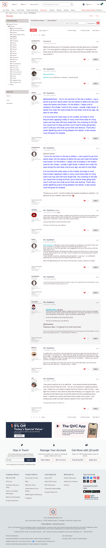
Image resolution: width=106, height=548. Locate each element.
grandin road (77, 520)
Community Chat (17, 72)
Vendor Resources (70, 478)
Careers (66, 485)
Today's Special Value (18, 34)
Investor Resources (51, 492)
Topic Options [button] (43, 30)
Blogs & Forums (13, 13)
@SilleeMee (51, 309)
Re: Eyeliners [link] (32, 13)
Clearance (43, 10)
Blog (26, 481)
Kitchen (14, 47)
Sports (14, 61)
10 (37, 410)
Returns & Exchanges (13, 497)
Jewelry (66, 10)
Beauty (59, 10)
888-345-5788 (10, 478)
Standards (9, 103)
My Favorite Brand (17, 28)
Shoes (73, 10)
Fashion (52, 10)
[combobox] (56, 4)
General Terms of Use (58, 524)
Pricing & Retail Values (26, 538)
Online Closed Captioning (42, 538)
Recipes (14, 49)
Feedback (28, 498)
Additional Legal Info (11, 541)
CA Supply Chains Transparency (45, 541)
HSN (45, 520)
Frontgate (61, 520)
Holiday (14, 53)
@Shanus (46, 77)
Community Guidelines (12, 538)
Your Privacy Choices (25, 541)
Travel (14, 76)
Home (14, 51)
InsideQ (14, 32)
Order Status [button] (45, 460)
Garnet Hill (69, 520)
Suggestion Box (16, 80)
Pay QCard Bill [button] (77, 460)
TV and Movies (16, 63)
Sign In (91, 16)
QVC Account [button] (61, 460)
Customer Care (16, 82)
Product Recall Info (12, 500)
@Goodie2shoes (48, 74)
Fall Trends (20, 10)
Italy (70, 538)
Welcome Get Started (18, 30)
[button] (84, 4)
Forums (20, 13)
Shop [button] (14, 4)
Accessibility (43, 544)
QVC (7, 13)
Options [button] (97, 42)
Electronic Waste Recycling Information (17, 544)
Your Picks (5, 10)
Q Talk (14, 78)
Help (97, 16)
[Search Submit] (72, 4)
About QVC (48, 478)
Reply (96, 59)
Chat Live (9, 481)
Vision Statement (34, 544)
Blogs (11, 84)
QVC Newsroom (50, 485)
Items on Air (34, 4)
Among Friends (16, 74)
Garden (14, 55)
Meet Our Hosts (30, 485)
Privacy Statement (46, 524)
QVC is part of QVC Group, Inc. (34, 520)
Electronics (15, 57)
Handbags (15, 41)
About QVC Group (51, 481)
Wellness (14, 59)
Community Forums (31, 478)
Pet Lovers (15, 68)
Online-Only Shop (32, 10)
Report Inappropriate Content (36, 59)
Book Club (15, 66)
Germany (64, 538)
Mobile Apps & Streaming (33, 494)
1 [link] (31, 35)
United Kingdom (82, 538)
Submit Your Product (70, 481)
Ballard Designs (53, 520)
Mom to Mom (16, 70)
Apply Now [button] (93, 460)
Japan (74, 538)
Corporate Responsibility (53, 488)
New (13, 10)
